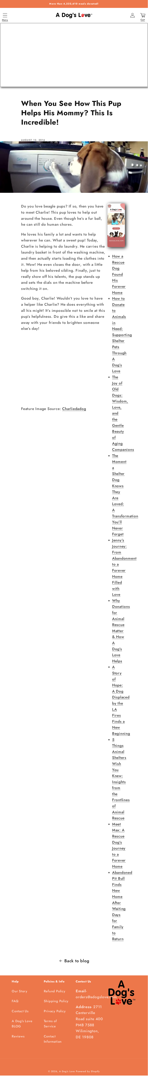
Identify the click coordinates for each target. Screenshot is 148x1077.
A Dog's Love (67, 1071)
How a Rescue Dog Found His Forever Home (119, 274)
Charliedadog (74, 408)
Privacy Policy (55, 1011)
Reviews (18, 1036)
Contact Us (20, 1011)
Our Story (19, 991)
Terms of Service (50, 1024)
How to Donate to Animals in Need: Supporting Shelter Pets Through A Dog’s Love (122, 335)
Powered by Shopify (88, 1071)
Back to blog (76, 961)
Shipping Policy (56, 1001)
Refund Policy (54, 991)
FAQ (15, 1001)
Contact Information (53, 1039)
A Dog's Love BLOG (22, 1024)
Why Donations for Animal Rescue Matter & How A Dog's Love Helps (121, 631)
